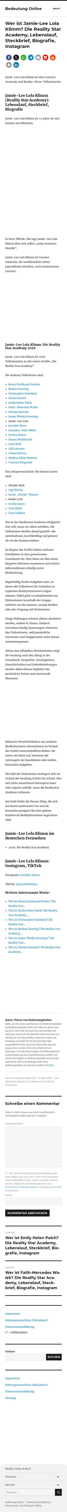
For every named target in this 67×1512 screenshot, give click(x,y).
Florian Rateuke (18, 411)
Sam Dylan (15, 508)
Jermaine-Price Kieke (22, 430)
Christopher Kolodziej (22, 393)
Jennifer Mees (17, 425)
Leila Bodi (14, 444)
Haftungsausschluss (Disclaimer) (26, 1320)
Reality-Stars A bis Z (18, 1468)
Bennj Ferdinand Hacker (24, 384)
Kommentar (14, 1123)
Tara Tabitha (16, 513)
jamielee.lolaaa (30, 875)
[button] (9, 57)
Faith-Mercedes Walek (23, 407)
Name (9, 1195)
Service (10, 1484)
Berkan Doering (18, 389)
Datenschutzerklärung (21, 1187)
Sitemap (10, 1398)
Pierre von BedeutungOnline (20, 1078)
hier (51, 1065)
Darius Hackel (17, 398)
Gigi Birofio (15, 490)
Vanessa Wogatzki (20, 462)
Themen (10, 1476)
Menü (56, 8)
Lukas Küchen (17, 453)
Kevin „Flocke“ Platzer (23, 494)
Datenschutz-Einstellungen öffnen (23, 1505)
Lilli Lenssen (16, 448)
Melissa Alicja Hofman (22, 457)
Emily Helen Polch (20, 402)
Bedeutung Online (23, 8)
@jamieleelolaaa (26, 884)
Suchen (10, 1351)
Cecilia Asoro (16, 503)
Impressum (12, 1313)
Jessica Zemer (17, 434)
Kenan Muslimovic (20, 439)
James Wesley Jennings (23, 416)
